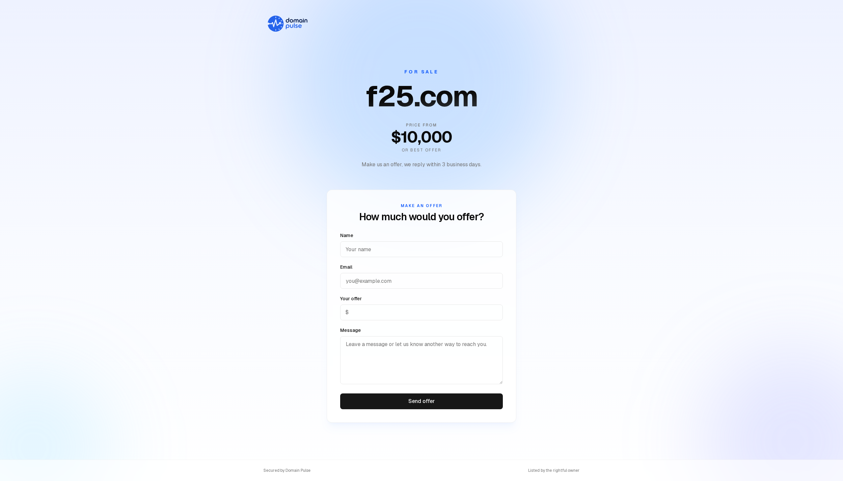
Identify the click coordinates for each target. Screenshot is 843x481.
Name (346, 235)
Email (346, 267)
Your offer (351, 299)
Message (350, 330)
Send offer (421, 401)
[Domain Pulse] (287, 24)
